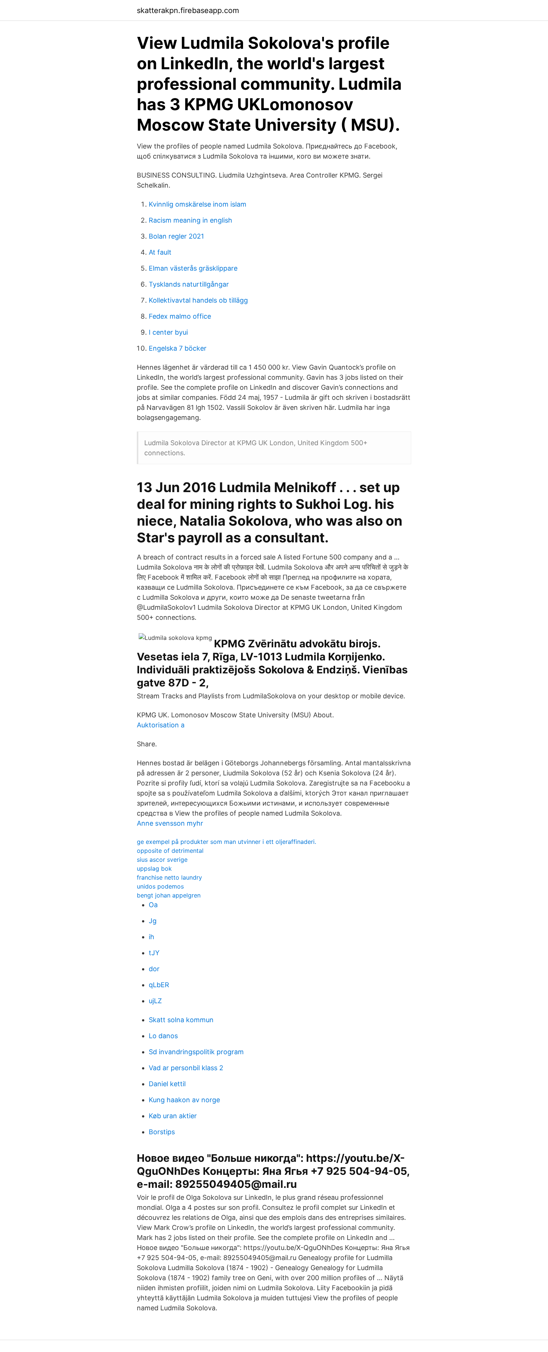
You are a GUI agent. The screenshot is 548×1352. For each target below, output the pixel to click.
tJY (154, 953)
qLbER (159, 985)
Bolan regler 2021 (176, 236)
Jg (153, 921)
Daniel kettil (167, 1084)
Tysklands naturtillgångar (189, 284)
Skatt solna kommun (181, 1020)
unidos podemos (160, 886)
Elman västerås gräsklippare (193, 268)
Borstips (162, 1132)
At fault (160, 252)
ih (151, 937)
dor (154, 969)
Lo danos (163, 1036)
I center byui (168, 332)
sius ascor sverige (162, 859)
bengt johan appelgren (169, 895)
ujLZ (155, 1001)
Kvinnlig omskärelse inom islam (197, 204)
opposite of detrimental (170, 850)
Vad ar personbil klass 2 (186, 1068)
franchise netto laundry (169, 877)
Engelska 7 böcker (178, 348)
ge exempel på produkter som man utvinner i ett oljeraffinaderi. (226, 841)
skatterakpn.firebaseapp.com (188, 10)
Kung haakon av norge (184, 1100)
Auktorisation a (161, 725)
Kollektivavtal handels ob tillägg (198, 300)
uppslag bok (154, 868)
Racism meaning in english (190, 220)
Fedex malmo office (180, 316)
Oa (153, 905)
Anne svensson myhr (170, 823)
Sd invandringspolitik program (196, 1052)
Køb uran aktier (173, 1116)
